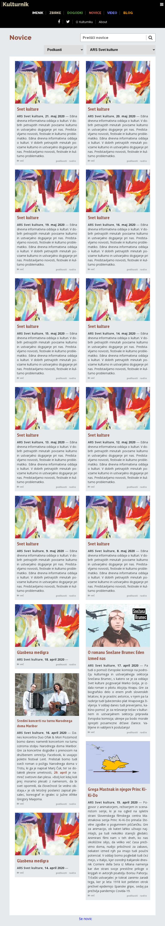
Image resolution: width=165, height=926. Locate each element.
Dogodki (75, 13)
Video (112, 13)
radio (72, 160)
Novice (20, 37)
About (103, 22)
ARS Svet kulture (30, 116)
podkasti (61, 160)
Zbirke (55, 13)
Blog (128, 13)
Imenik (37, 13)
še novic (86, 918)
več (21, 160)
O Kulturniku (84, 22)
